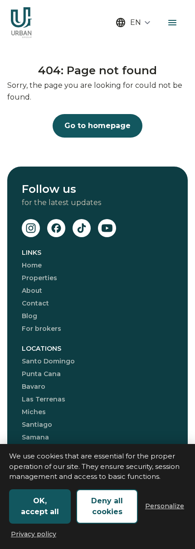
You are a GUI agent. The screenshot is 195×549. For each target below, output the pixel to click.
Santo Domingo (48, 361)
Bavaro (33, 386)
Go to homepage (97, 125)
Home (32, 265)
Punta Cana (41, 374)
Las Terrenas (43, 399)
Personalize (164, 506)
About (32, 290)
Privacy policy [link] (33, 534)
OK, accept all (40, 506)
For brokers (41, 329)
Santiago (37, 424)
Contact (35, 303)
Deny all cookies (107, 506)
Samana (35, 437)
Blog (29, 316)
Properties (39, 278)
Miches (34, 412)
